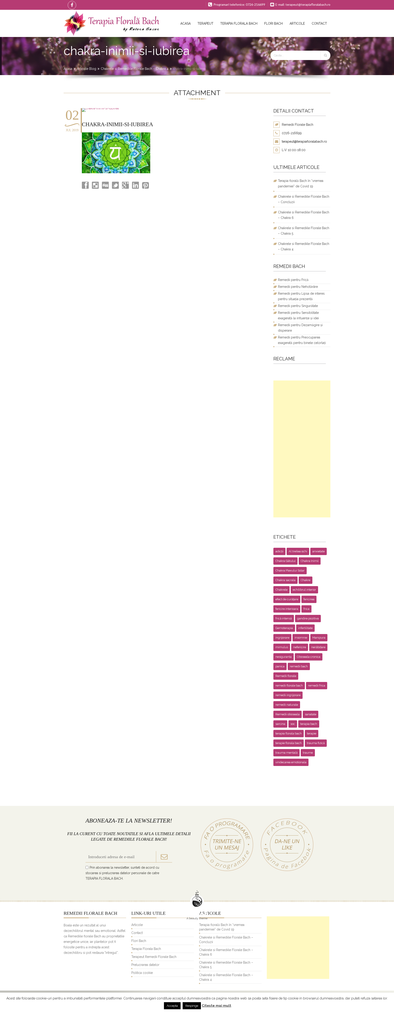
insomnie (301, 637)
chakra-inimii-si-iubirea (117, 124)
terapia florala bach (288, 733)
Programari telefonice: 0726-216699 (239, 4)
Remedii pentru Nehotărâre (298, 286)
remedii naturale (286, 704)
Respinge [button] (191, 1005)
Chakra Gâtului (285, 561)
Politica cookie (142, 973)
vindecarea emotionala (290, 762)
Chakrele (281, 589)
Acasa (185, 23)
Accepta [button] (172, 1005)
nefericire (299, 647)
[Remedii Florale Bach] (112, 23)
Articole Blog (86, 69)
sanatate (310, 714)
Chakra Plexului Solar (290, 570)
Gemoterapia (284, 628)
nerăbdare (318, 647)
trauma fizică (316, 743)
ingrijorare (282, 637)
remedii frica (316, 685)
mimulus (281, 647)
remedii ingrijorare (288, 695)
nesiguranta (283, 656)
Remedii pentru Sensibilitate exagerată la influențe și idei (298, 315)
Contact (319, 23)
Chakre (305, 580)
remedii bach (299, 666)
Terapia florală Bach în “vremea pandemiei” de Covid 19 (300, 183)
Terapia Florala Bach (238, 23)
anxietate (318, 551)
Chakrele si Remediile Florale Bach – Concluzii (303, 199)
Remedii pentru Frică (293, 280)
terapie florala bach (288, 743)
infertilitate (305, 628)
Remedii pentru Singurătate (298, 306)
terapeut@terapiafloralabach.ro (304, 141)
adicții (279, 551)
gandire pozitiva (308, 618)
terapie (311, 733)
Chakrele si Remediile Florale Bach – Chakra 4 (134, 69)
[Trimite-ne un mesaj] (227, 871)
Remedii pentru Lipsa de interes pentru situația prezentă (301, 296)
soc (292, 724)
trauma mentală (286, 752)
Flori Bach (273, 23)
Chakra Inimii (310, 561)
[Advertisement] (301, 448)
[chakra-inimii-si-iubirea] (100, 108)
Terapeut (205, 23)
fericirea (308, 599)
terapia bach (308, 724)
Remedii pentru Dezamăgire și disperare (300, 327)
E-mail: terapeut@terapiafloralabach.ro (302, 4)
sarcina (280, 724)
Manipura (318, 637)
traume (308, 752)
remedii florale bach (289, 685)
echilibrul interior (304, 589)
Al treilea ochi (298, 551)
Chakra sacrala (285, 580)
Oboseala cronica (308, 656)
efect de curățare (286, 599)
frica (306, 609)
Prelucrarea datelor (145, 965)
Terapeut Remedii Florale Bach (153, 957)
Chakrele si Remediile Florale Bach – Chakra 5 (303, 230)
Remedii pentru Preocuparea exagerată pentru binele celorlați (302, 340)
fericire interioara (286, 609)
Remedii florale (285, 676)
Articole (297, 23)
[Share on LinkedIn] (135, 187)
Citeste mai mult (216, 1006)
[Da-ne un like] (284, 871)
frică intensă (283, 618)
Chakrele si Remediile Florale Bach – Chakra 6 (303, 215)
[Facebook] (71, 4)
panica (280, 666)
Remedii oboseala (287, 714)
